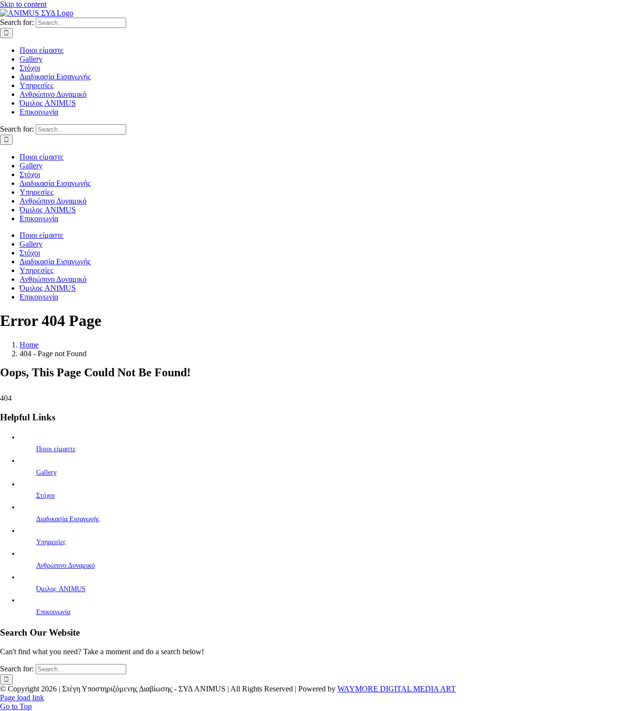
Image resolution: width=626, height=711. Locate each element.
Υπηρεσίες (51, 542)
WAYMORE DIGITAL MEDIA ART (396, 689)
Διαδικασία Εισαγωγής (68, 519)
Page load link (22, 697)
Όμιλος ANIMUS (61, 589)
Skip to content (23, 4)
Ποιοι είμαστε (56, 449)
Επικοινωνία (53, 612)
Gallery (46, 472)
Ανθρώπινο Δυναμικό (65, 565)
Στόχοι (45, 495)
